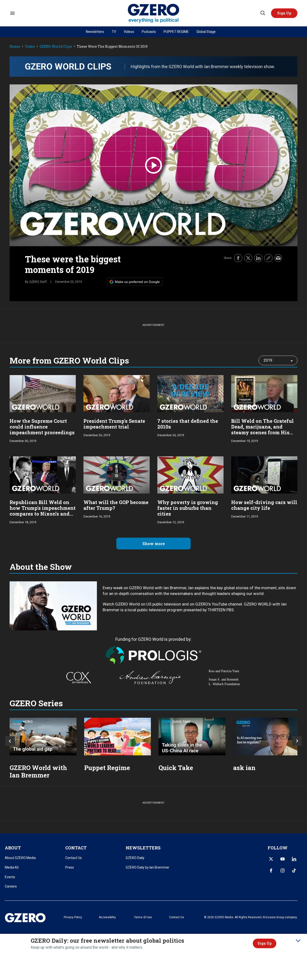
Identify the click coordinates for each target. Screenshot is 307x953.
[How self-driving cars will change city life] (264, 474)
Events (10, 877)
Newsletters (95, 32)
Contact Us (73, 858)
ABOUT (13, 848)
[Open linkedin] (294, 859)
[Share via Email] (278, 258)
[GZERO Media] (153, 13)
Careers (11, 886)
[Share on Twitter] (248, 258)
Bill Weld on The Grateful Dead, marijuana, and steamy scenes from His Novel (262, 429)
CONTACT (76, 848)
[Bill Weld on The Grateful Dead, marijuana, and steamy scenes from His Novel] (264, 393)
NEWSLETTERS (143, 848)
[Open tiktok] (294, 870)
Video (30, 47)
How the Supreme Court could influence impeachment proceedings (42, 426)
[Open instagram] (282, 870)
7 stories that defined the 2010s (187, 424)
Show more (153, 543)
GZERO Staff (38, 281)
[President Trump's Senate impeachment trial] (116, 393)
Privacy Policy (73, 917)
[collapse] (298, 940)
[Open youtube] (282, 859)
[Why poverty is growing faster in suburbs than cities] (190, 474)
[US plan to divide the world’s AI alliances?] (192, 736)
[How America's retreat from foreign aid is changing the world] (43, 736)
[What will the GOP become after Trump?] (116, 474)
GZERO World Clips (56, 47)
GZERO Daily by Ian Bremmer (147, 867)
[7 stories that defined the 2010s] (190, 393)
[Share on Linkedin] (258, 258)
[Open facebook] (271, 870)
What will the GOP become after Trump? (115, 505)
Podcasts (149, 32)
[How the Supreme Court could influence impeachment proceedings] (43, 393)
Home (15, 47)
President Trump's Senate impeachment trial (114, 424)
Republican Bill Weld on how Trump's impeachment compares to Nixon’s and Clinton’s (43, 511)
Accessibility (107, 917)
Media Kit (12, 867)
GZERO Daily (135, 858)
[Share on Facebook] (238, 258)
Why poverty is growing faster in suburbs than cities (187, 508)
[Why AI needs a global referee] (266, 736)
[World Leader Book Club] (117, 736)
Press (69, 867)
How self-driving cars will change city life (264, 505)
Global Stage (206, 32)
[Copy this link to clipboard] (268, 258)
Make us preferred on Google (137, 282)
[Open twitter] (271, 859)
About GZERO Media (20, 858)
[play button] (153, 165)
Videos (129, 32)
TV (114, 32)
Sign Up (265, 943)
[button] (284, 13)
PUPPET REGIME (176, 32)
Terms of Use (143, 917)
